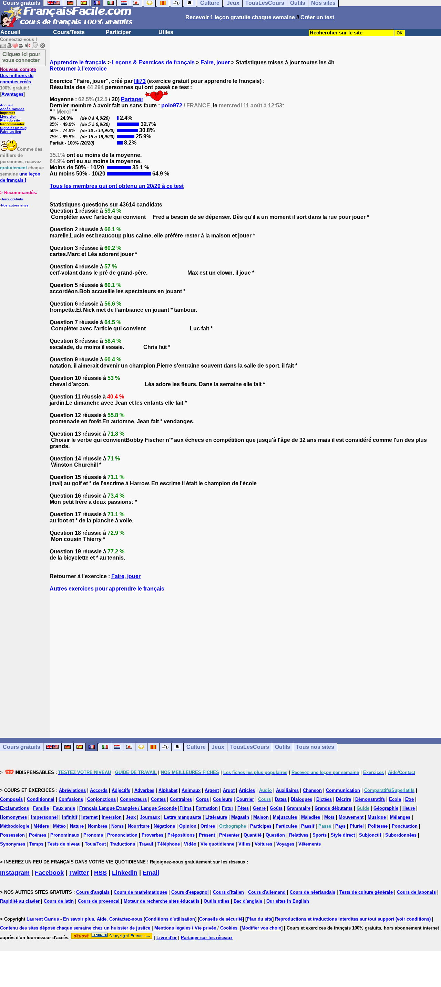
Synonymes (12, 844)
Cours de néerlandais (312, 892)
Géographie (385, 808)
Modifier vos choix (261, 928)
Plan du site (10, 120)
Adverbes (144, 790)
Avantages (12, 94)
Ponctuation (405, 826)
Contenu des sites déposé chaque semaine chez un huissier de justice (75, 928)
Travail (146, 844)
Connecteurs (133, 799)
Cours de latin (59, 901)
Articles (247, 790)
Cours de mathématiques (140, 892)
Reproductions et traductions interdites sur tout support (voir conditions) (353, 919)
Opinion (187, 826)
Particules (286, 826)
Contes (158, 799)
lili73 (140, 81)
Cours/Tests (69, 32)
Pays (340, 826)
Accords (98, 790)
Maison (261, 817)
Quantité (252, 835)
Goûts (276, 808)
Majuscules (285, 817)
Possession (12, 835)
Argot (229, 790)
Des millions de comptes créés (18, 75)
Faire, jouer (215, 62)
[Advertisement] (245, 659)
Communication (343, 790)
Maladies (310, 817)
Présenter (229, 835)
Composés (11, 799)
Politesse (378, 826)
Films (186, 808)
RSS (100, 872)
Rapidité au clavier (20, 901)
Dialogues (301, 799)
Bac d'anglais (248, 901)
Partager (132, 99)
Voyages (285, 844)
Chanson (312, 790)
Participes (260, 826)
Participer (118, 32)
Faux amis (64, 808)
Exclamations (14, 808)
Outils (282, 747)
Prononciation (122, 835)
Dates (281, 799)
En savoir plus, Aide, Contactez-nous (102, 919)
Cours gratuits (21, 747)
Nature (77, 826)
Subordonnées (401, 835)
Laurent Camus (43, 919)
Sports (319, 835)
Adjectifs (121, 790)
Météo (59, 826)
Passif (307, 826)
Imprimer (7, 113)
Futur (227, 808)
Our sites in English (287, 901)
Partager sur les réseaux (207, 937)
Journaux (150, 817)
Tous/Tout (95, 844)
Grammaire (298, 808)
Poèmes (37, 835)
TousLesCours (249, 747)
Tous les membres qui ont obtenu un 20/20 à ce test (117, 186)
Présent (207, 835)
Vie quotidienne (217, 844)
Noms (117, 826)
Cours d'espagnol (190, 892)
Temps (36, 844)
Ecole (395, 799)
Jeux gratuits (12, 199)
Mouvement (351, 817)
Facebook (49, 872)
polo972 (171, 105)
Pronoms (93, 835)
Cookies (228, 928)
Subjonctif (370, 835)
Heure (408, 808)
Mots (329, 817)
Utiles (165, 32)
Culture (196, 747)
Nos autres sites (15, 205)
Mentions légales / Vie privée (185, 928)
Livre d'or (8, 116)
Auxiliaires (287, 790)
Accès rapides (12, 109)
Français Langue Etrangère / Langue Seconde (128, 808)
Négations (164, 826)
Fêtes (243, 808)
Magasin (240, 817)
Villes (244, 844)
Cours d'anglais (93, 892)
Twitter (79, 872)
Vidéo (190, 844)
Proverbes (152, 835)
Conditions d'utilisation (170, 919)
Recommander (12, 124)
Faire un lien (10, 132)
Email (151, 872)
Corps (202, 799)
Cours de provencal (99, 901)
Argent (212, 790)
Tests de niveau (64, 844)
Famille (41, 808)
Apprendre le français (78, 62)
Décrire (343, 799)
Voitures (263, 844)
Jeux (218, 747)
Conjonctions (101, 799)
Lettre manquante (182, 817)
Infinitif (69, 817)
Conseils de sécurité (221, 919)
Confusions (71, 799)
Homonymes (13, 817)
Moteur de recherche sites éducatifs (161, 901)
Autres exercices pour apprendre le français (107, 589)
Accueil (10, 32)
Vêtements (309, 844)
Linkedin (124, 872)
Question (275, 835)
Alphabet (167, 790)
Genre (259, 808)
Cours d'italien (228, 892)
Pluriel (357, 826)
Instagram (15, 872)
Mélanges (400, 817)
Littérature (216, 817)
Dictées (324, 799)
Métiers (41, 826)
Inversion (112, 817)
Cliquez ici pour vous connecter (21, 57)
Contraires (181, 799)
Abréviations (72, 790)
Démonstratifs (370, 799)
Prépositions (181, 835)
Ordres (208, 826)
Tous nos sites (315, 747)
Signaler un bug (13, 128)
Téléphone (168, 844)
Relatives (298, 835)
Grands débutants (333, 808)
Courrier (245, 799)
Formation (207, 808)
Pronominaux (64, 835)
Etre (409, 799)
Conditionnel (40, 799)
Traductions (122, 844)
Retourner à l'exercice (78, 69)
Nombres (97, 826)
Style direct (343, 835)
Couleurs (222, 799)
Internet (89, 817)
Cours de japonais (416, 892)
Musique (377, 817)
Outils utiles (216, 901)
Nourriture (139, 826)
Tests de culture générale (366, 892)
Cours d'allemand (267, 892)
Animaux (191, 790)
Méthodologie (14, 826)
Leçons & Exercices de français (153, 62)
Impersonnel (44, 817)
